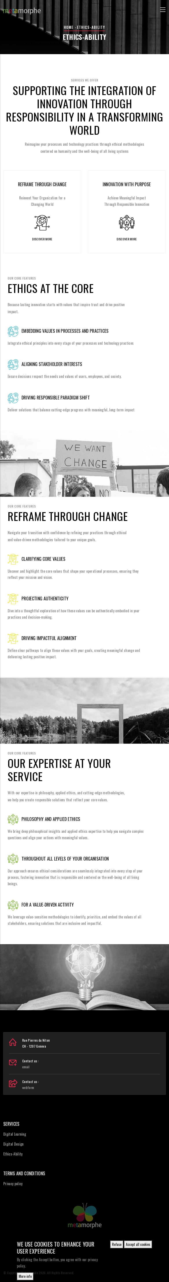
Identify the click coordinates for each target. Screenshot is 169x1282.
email (25, 1066)
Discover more (42, 239)
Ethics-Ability (12, 1154)
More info (25, 1276)
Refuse (116, 1244)
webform (28, 1087)
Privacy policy (12, 1183)
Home (68, 27)
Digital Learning (14, 1134)
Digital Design (13, 1144)
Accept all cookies (138, 1244)
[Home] (22, 9)
